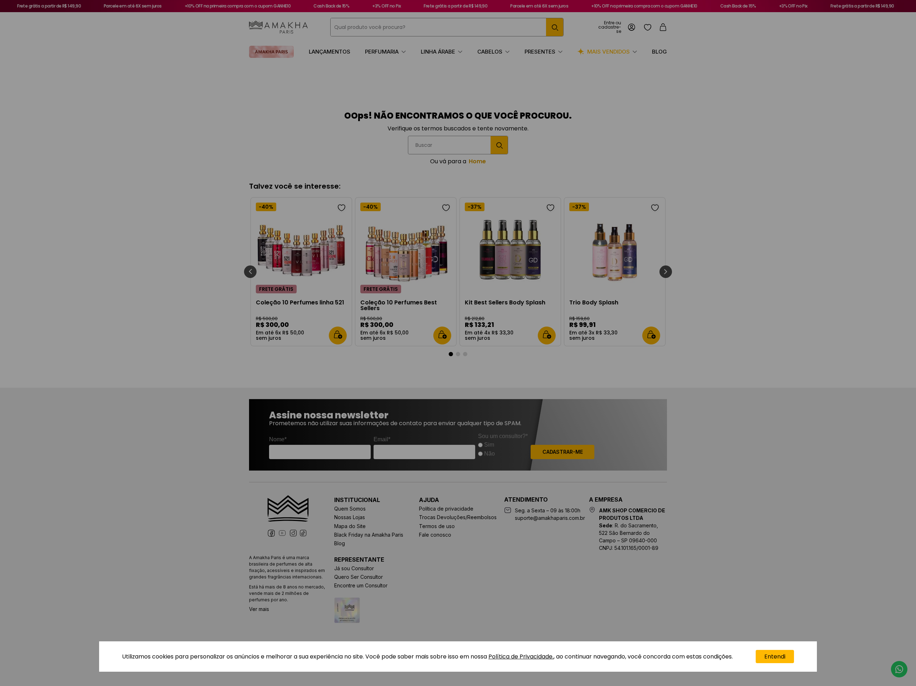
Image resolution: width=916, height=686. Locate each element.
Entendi (774, 656)
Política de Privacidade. (521, 656)
